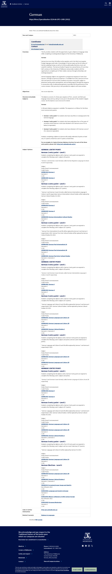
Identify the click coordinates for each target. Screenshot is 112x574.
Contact (21, 561)
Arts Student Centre (37, 49)
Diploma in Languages (47, 515)
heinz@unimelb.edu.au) (56, 44)
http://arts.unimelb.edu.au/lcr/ (66, 144)
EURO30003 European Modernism (51, 502)
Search (105, 5)
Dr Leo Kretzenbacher (37, 44)
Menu (110, 5)
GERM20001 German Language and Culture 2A (55, 317)
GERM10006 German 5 (48, 391)
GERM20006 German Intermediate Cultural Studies (56, 217)
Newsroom (22, 558)
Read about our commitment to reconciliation (32, 540)
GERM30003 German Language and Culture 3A (55, 357)
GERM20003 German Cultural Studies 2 (53, 329)
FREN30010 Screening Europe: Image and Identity (56, 485)
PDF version (38, 520)
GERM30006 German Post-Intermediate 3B (54, 250)
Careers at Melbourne (25, 550)
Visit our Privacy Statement (62, 570)
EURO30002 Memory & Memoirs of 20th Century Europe (58, 497)
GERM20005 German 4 (48, 211)
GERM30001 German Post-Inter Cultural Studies (55, 256)
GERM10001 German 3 (48, 284)
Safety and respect (24, 554)
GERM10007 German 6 (48, 396)
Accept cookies (77, 569)
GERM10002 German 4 (48, 290)
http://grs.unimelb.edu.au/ (49, 510)
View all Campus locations (52, 561)
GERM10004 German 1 (48, 172)
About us (21, 546)
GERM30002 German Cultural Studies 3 (53, 479)
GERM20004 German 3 (48, 205)
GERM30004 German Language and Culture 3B (55, 362)
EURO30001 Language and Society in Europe (54, 491)
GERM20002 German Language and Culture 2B (55, 323)
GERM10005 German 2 (48, 178)
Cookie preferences (90, 569)
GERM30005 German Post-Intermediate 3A (54, 244)
